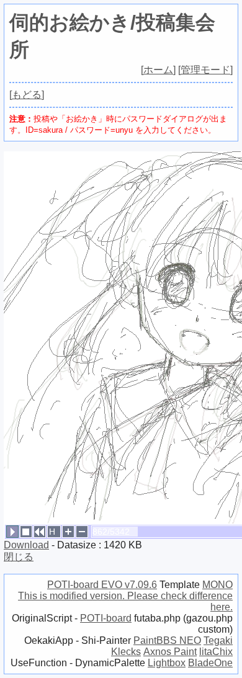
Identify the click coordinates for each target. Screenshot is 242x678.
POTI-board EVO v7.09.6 (102, 584)
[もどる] (26, 94)
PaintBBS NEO (167, 640)
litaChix (216, 651)
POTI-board (106, 618)
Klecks (126, 651)
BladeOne (210, 663)
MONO (217, 584)
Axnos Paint (170, 651)
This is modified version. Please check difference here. (125, 601)
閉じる (19, 556)
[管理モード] (205, 70)
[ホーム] (158, 70)
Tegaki (218, 640)
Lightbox (167, 663)
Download (26, 545)
